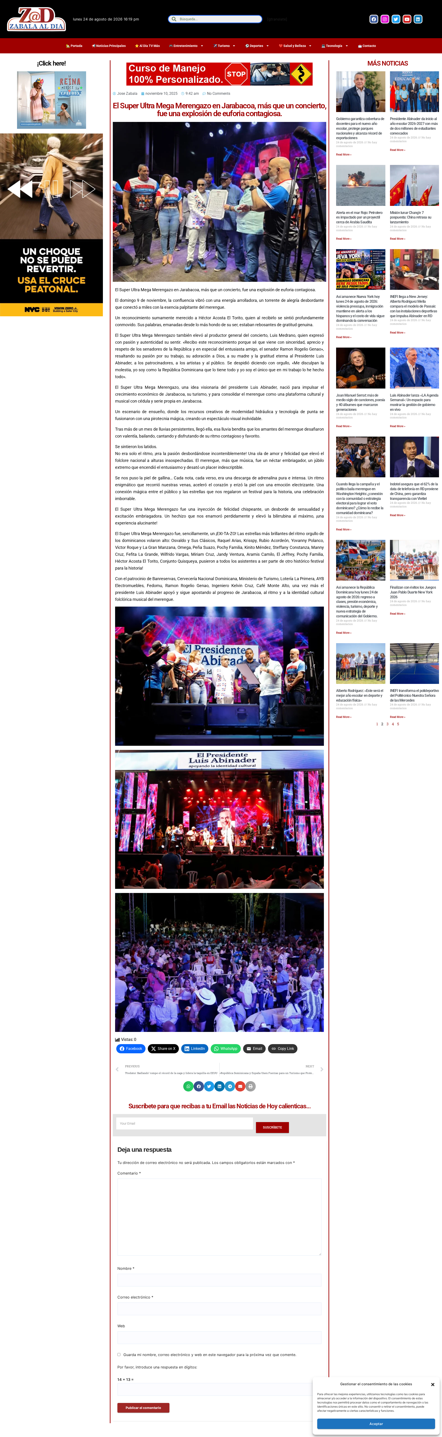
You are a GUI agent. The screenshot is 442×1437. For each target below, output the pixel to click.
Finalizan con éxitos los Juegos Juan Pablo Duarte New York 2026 (413, 592)
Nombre (125, 1268)
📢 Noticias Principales (109, 46)
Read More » (344, 154)
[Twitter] (396, 19)
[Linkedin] (418, 19)
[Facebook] (373, 19)
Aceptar (376, 1424)
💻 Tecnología (331, 46)
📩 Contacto (367, 46)
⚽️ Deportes (254, 46)
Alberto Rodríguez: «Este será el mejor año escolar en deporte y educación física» (359, 695)
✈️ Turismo (221, 46)
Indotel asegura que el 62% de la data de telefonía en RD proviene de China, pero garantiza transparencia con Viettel (414, 491)
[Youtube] (407, 19)
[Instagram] (385, 19)
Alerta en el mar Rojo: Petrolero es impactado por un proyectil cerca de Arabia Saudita (359, 217)
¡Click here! (51, 63)
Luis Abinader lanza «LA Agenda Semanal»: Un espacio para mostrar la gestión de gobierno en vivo (414, 402)
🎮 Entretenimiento (183, 46)
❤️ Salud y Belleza (292, 46)
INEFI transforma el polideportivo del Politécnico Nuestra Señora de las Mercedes (414, 695)
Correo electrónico (135, 1297)
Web (121, 1326)
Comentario (129, 1173)
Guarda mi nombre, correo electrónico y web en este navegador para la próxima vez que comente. (209, 1354)
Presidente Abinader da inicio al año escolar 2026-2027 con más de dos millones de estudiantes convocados (414, 126)
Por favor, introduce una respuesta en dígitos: (157, 1367)
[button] (432, 1384)
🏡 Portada (74, 46)
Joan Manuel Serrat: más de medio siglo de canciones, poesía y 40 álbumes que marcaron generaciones (360, 402)
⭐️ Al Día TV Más (147, 46)
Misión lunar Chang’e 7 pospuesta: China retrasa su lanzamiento (410, 217)
